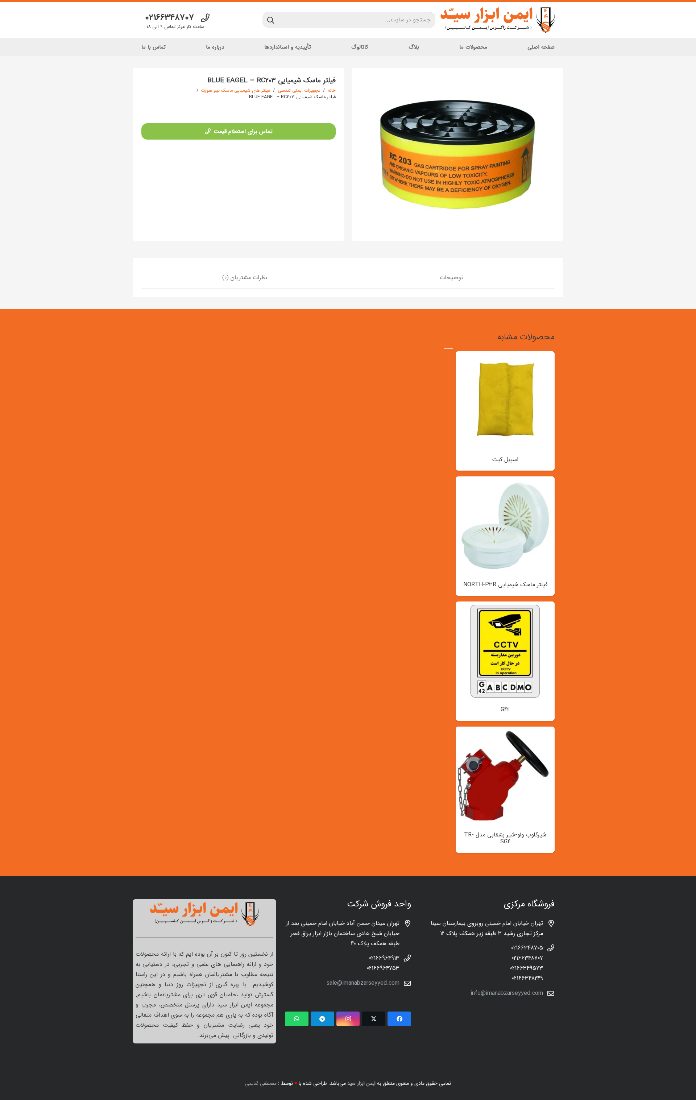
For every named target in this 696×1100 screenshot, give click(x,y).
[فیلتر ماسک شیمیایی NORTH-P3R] (505, 481)
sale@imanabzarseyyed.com (363, 983)
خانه (332, 90)
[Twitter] (373, 1019)
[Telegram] (322, 1019)
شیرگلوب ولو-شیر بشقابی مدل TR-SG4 (505, 838)
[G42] (505, 606)
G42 (505, 709)
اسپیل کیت (505, 459)
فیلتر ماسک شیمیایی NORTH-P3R (505, 584)
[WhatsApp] (296, 1019)
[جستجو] (270, 20)
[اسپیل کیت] (505, 356)
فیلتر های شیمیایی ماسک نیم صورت (235, 90)
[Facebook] (399, 1019)
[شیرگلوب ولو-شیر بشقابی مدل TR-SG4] (505, 731)
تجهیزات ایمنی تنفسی (299, 90)
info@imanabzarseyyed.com (507, 993)
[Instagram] (348, 1019)
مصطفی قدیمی (261, 1083)
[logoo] (497, 20)
